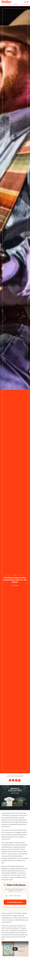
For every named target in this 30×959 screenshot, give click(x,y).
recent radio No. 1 (20, 813)
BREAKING (15, 4)
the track (21, 820)
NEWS (9, 4)
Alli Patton (16, 585)
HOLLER (3, 4)
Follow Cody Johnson (15, 902)
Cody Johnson (6, 813)
